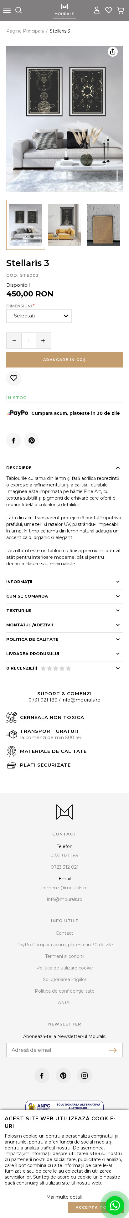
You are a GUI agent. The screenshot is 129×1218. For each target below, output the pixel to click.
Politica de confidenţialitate (65, 991)
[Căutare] (18, 10)
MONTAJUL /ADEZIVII (29, 624)
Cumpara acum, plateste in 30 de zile (75, 413)
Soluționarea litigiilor (64, 979)
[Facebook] (13, 440)
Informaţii (19, 581)
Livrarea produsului (32, 653)
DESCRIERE (19, 467)
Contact (64, 933)
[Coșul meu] (120, 10)
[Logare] (96, 10)
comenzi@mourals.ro (64, 888)
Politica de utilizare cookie (64, 968)
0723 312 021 (65, 867)
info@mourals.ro (81, 700)
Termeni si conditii (64, 956)
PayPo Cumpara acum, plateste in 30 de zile (64, 945)
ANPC (64, 1002)
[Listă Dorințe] (108, 9)
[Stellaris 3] (26, 224)
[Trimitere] (113, 1050)
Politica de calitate (32, 639)
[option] (64, 119)
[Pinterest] (31, 440)
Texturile (18, 610)
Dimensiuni (19, 305)
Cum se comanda (27, 596)
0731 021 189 (43, 700)
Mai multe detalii (64, 1197)
